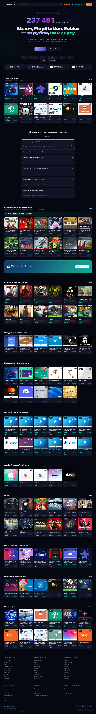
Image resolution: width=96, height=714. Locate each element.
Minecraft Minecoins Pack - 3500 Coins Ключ (39, 532)
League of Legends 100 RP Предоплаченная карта (25, 532)
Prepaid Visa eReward (38, 398)
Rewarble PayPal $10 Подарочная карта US (40, 430)
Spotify (35, 672)
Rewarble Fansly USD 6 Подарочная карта (11, 349)
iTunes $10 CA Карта (68, 95)
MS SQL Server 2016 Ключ (84, 642)
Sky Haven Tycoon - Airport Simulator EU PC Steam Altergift (10, 251)
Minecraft (66, 672)
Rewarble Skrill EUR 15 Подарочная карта (26, 450)
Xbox (43, 57)
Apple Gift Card (23, 482)
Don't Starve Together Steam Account (40, 298)
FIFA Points (6, 678)
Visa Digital (51, 398)
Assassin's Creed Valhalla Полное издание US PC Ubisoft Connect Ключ (10, 512)
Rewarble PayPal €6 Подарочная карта (39, 450)
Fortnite (66, 678)
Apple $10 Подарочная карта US (85, 96)
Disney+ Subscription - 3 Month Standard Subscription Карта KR (40, 562)
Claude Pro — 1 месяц (83, 116)
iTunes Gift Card (8, 482)
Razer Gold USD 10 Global (54, 592)
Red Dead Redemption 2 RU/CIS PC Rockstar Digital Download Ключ (54, 532)
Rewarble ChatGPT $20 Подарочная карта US (55, 643)
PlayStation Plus (68, 662)
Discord (71, 57)
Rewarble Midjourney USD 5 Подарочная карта (69, 643)
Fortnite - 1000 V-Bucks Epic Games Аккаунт (55, 512)
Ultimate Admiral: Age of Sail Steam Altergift (70, 251)
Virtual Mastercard (82, 380)
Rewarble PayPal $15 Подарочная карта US (25, 430)
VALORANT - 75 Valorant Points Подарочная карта (84, 532)
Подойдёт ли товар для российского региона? (35, 195)
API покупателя (8, 695)
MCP (5, 700)
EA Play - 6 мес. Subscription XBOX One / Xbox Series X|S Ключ (11, 593)
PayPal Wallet (7, 676)
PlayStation (34, 57)
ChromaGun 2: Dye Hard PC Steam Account (54, 231)
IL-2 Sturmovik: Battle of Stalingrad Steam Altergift (39, 251)
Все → (90, 79)
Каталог (61, 4)
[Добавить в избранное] (17, 84)
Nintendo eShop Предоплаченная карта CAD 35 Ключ (25, 593)
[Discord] (91, 706)
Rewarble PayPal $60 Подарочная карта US (69, 430)
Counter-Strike (67, 676)
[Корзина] (84, 4)
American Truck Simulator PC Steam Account (70, 319)
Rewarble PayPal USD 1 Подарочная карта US (55, 430)
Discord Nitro (67, 668)
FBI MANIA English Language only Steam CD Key (69, 231)
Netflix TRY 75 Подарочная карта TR (54, 562)
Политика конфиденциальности (72, 691)
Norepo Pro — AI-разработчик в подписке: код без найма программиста (40, 117)
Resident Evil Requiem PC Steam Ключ (10, 298)
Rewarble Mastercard (9, 398)
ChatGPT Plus (67, 670)
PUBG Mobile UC (7, 670)
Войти (88, 4)
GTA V (65, 674)
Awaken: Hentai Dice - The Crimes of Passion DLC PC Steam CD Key (84, 251)
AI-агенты (78, 4)
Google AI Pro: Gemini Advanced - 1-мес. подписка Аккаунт (84, 623)
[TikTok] (80, 706)
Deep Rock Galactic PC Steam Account (85, 319)
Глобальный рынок (8, 691)
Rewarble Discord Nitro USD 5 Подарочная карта (70, 562)
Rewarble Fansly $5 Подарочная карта (40, 349)
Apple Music (51, 482)
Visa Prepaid (66, 398)
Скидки (67, 4)
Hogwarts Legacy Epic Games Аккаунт (11, 532)
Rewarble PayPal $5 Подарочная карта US (10, 430)
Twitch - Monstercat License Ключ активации (84, 349)
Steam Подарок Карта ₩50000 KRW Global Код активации (69, 593)
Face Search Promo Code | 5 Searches (69, 623)
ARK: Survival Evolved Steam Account (55, 319)
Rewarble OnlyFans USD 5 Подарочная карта (55, 349)
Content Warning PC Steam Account (69, 298)
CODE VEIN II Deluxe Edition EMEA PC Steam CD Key (10, 231)
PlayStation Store (38, 676)
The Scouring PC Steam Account (24, 251)
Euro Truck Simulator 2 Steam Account (40, 319)
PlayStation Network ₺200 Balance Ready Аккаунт (39, 593)
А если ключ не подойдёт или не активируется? (35, 168)
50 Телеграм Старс (38, 95)
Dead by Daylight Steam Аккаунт (24, 512)
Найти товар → (40, 49)
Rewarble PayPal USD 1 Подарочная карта (85, 430)
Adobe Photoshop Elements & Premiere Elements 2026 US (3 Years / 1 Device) (26, 623)
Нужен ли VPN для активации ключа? (33, 152)
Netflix (35, 670)
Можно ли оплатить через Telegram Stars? (34, 179)
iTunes (35, 662)
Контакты (36, 693)
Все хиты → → (89, 208)
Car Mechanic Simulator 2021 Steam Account (11, 319)
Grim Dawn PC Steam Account (26, 298)
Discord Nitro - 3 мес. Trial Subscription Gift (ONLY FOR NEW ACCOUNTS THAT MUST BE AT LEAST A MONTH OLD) (26, 563)
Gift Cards (52, 60)
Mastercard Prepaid (38, 380)
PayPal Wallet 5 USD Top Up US (69, 450)
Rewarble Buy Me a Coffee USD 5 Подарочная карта (25, 349)
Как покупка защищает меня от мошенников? (35, 184)
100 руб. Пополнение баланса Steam (54, 96)
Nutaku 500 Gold (23, 95)
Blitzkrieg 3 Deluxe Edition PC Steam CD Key (85, 231)
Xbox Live (36, 674)
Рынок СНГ (7, 693)
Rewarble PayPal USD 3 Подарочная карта (55, 450)
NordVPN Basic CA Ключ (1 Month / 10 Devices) (25, 643)
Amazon (36, 668)
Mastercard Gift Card (24, 380)
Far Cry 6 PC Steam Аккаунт (40, 511)
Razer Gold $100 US (68, 116)
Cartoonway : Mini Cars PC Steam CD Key (39, 231)
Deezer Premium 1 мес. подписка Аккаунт (10, 562)
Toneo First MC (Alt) (68, 380)
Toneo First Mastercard (54, 380)
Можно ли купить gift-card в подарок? (33, 190)
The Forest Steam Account (54, 298)
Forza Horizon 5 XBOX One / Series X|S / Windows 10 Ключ (70, 512)
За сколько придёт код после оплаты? (33, 157)
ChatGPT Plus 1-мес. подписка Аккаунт (10, 117)
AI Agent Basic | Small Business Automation (9, 623)
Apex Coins (6, 672)
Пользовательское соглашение (71, 688)
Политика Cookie (68, 693)
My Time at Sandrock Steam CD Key (25, 319)
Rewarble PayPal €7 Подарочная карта (85, 450)
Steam (25, 57)
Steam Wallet (37, 664)
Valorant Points (7, 668)
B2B (72, 4)
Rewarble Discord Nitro (24, 398)
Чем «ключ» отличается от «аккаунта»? (33, 173)
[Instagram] (85, 706)
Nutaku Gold (7, 660)
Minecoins (6, 674)
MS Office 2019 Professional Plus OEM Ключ (10, 643)
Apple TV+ (66, 482)
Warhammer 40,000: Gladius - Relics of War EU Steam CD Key (84, 299)
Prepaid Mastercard (9, 380)
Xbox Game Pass (68, 660)
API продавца (7, 697)
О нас (35, 688)
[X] (88, 706)
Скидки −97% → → (55, 49)
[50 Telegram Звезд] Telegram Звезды (83, 562)
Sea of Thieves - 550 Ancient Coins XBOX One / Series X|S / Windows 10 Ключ (70, 532)
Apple (43, 60)
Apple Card (36, 482)
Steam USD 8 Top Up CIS (84, 592)
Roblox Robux (7, 664)
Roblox (62, 57)
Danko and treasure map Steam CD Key (54, 251)
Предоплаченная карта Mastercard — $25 (10, 96)
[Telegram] (77, 706)
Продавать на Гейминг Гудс (41, 695)
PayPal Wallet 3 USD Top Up (11, 449)
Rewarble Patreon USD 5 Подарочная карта (70, 349)
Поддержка (37, 691)
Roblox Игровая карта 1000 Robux (25, 117)
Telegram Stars (52, 57)
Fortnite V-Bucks (8, 666)
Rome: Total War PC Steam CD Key (25, 231)
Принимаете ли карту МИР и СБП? (32, 142)
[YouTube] (83, 706)
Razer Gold (36, 678)
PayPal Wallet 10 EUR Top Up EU (55, 117)
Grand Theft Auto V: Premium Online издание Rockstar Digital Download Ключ (85, 512)
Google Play (37, 666)
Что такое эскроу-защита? (30, 162)
